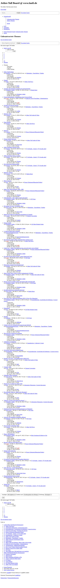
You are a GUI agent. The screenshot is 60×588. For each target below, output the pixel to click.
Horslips (6, 316)
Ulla (7, 368)
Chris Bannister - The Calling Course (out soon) (15, 197)
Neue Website (7, 122)
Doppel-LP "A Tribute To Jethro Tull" (13, 383)
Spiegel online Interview (10, 451)
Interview (6, 130)
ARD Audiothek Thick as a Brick (12, 155)
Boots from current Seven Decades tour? (14, 265)
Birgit (7, 485)
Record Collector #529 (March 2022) (13, 442)
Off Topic (33, 199)
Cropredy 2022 (7, 367)
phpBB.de (17, 575)
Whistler (8, 266)
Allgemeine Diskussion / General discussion (35, 385)
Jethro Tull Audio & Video (32, 115)
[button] (7, 48)
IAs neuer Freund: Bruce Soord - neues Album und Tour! (18, 256)
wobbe (7, 107)
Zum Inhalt (3, 9)
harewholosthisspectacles (12, 232)
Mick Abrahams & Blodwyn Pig (39, 435)
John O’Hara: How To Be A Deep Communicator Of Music (18, 273)
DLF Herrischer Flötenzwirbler (11, 164)
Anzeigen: (4, 494)
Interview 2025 (7, 114)
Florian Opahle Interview (10, 139)
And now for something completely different (15, 417)
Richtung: (42, 494)
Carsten (8, 216)
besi (7, 182)
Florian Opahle (7, 223)
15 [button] (4, 61)
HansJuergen (9, 477)
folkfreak (8, 318)
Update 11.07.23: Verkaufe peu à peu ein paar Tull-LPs (17, 325)
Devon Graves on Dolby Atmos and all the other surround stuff (19, 281)
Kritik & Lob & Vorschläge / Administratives (37, 98)
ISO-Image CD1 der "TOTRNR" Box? (13, 206)
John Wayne (9, 376)
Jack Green (8, 207)
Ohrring (6, 80)
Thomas (8, 123)
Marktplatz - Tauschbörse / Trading (35, 73)
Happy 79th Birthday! (9, 434)
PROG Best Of (7, 181)
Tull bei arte (7, 484)
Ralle (7, 81)
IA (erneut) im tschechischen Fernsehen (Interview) (16, 459)
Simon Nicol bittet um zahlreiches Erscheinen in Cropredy (18, 214)
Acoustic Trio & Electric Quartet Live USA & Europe (17, 88)
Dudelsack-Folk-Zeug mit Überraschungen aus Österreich (18, 409)
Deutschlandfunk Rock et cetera (12, 476)
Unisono (8, 115)
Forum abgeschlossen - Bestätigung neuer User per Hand (18, 97)
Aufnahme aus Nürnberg (10, 341)
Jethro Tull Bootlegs (9, 72)
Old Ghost (8, 140)
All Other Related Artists (37, 224)
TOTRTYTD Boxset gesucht (11, 105)
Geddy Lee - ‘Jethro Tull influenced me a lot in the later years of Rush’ (21, 248)
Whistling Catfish (10, 90)
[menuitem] (13, 19)
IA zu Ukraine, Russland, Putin (11, 425)
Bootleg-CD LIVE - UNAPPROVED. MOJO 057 (16, 358)
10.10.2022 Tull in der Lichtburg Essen (13, 350)
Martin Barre (34, 90)
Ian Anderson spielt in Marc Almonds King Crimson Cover (18, 239)
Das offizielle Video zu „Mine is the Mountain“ (15, 392)
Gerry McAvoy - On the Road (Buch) (13, 467)
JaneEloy (8, 73)
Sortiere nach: (20, 494)
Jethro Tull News (29, 81)
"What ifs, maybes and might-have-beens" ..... (15, 400)
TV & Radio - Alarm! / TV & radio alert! (36, 148)
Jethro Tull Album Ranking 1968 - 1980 (14, 189)
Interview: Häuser (8, 172)
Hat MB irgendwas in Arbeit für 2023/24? (14, 290)
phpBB (8, 572)
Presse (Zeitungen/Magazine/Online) (35, 132)
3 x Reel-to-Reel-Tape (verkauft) (12, 231)
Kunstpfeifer (9, 351)
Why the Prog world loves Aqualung (13, 333)
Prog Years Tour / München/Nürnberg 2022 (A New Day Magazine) (21, 298)
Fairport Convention (32, 216)
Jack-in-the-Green (10, 469)
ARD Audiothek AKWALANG (12, 147)
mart (7, 360)
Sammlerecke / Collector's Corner (35, 343)
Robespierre (7, 308)
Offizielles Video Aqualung (10, 375)
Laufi (7, 98)
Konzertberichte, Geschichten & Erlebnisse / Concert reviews (43, 351)
